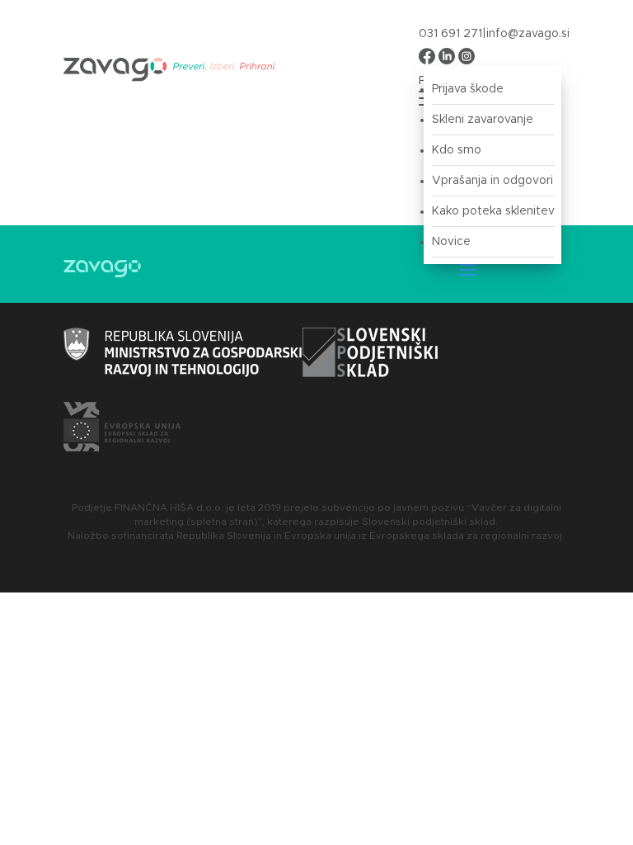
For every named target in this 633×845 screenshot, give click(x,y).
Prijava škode (468, 89)
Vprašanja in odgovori (492, 180)
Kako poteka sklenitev (493, 211)
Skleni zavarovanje (482, 119)
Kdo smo (456, 150)
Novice (451, 242)
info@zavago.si (528, 34)
